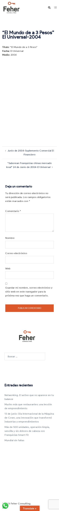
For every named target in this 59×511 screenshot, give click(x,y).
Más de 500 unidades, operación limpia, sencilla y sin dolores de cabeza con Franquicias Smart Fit (27, 431)
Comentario (13, 211)
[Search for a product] (49, 7)
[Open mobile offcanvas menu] (55, 8)
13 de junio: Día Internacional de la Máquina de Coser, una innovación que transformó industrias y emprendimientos (29, 417)
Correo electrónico (16, 253)
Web (7, 268)
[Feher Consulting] (11, 7)
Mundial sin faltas (14, 440)
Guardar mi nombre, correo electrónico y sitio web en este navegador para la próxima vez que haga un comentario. (28, 291)
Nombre (10, 238)
